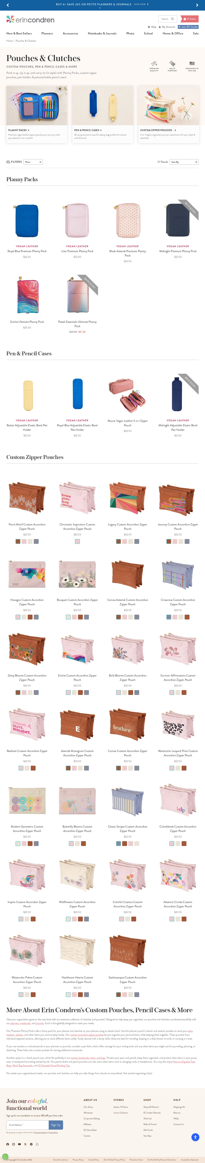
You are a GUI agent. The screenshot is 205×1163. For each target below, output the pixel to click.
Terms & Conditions (40, 1132)
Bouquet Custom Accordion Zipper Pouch (77, 602)
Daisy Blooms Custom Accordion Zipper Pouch (27, 677)
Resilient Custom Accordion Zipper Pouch (27, 753)
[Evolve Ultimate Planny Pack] (27, 295)
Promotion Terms (136, 1160)
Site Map (147, 1135)
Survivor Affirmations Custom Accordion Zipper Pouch (177, 677)
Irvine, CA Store (121, 1112)
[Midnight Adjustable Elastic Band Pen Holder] (178, 394)
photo (130, 33)
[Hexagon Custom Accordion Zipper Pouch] (27, 573)
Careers (87, 1135)
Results (162, 162)
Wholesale (88, 1112)
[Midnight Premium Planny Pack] (178, 220)
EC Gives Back (90, 1130)
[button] (7, 5)
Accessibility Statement (190, 1160)
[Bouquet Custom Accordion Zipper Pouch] (77, 573)
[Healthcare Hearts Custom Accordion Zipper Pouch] (77, 951)
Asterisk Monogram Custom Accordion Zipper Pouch (77, 753)
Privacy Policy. (53, 1132)
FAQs (176, 1118)
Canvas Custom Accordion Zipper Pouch (127, 753)
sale (196, 33)
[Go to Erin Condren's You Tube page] (19, 1144)
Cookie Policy (93, 1160)
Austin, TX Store (121, 1107)
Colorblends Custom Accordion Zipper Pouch (178, 829)
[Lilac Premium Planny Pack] (77, 220)
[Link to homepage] (30, 19)
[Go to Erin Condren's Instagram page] (13, 1144)
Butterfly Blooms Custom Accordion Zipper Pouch (77, 829)
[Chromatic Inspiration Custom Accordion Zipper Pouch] (77, 498)
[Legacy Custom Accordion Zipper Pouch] (127, 498)
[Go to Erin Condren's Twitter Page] (25, 1144)
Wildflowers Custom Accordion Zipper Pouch (77, 904)
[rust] (18, 541)
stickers (19, 1035)
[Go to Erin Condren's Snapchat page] (37, 1144)
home (9, 41)
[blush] (24, 541)
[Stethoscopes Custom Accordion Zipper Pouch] (127, 951)
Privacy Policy (78, 1160)
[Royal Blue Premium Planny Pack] (27, 220)
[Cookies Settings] (5, 1156)
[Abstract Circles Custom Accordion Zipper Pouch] (178, 875)
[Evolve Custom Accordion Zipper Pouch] (77, 649)
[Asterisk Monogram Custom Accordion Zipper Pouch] (77, 724)
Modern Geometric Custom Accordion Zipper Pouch (27, 829)
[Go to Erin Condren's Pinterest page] (31, 1144)
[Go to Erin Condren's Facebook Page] (7, 1144)
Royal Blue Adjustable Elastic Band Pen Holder (77, 427)
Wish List (148, 1118)
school (148, 33)
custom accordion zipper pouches (87, 1035)
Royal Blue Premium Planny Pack (27, 251)
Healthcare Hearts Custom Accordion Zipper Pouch (77, 979)
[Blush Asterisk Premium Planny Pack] (127, 220)
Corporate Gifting (91, 1118)
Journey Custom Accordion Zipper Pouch (178, 526)
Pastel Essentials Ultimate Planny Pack (77, 324)
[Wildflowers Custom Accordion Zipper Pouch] (77, 875)
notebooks (25, 1023)
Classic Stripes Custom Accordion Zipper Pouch (128, 829)
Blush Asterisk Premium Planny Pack (127, 253)
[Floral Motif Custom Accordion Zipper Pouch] (27, 498)
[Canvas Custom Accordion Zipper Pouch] (127, 724)
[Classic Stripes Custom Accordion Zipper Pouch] (127, 800)
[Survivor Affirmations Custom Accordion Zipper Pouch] (178, 649)
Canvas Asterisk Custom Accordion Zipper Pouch (127, 602)
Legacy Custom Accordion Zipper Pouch (127, 526)
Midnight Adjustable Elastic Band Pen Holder (178, 427)
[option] (102, 4)
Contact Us (178, 1124)
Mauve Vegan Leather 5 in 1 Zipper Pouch (128, 423)
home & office (173, 33)
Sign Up (55, 1125)
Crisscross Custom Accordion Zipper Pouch (178, 602)
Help (153, 27)
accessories (70, 33)
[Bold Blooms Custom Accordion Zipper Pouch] (127, 649)
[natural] (30, 541)
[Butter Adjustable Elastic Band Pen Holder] (27, 394)
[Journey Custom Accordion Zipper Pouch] (178, 498)
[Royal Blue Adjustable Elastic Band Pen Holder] (77, 394)
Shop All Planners (151, 1107)
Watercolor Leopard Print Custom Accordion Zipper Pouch (178, 753)
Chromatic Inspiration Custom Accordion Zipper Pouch (77, 526)
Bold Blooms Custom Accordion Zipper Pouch (127, 677)
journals (40, 1023)
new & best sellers (19, 33)
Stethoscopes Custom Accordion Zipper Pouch (128, 979)
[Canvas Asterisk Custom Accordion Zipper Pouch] (127, 573)
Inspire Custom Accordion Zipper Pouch (27, 904)
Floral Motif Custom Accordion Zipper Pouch (27, 526)
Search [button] (165, 19)
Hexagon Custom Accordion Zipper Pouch (27, 602)
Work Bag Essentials (22, 1065)
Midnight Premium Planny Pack (178, 251)
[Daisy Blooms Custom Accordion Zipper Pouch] (27, 649)
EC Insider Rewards (152, 1112)
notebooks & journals (102, 33)
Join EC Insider (189, 27)
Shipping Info (179, 1107)
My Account (168, 27)
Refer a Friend (150, 1124)
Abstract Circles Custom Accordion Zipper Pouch (178, 904)
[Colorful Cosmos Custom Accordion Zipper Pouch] (127, 875)
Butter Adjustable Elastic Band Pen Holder (27, 427)
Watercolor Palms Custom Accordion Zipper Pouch (27, 979)
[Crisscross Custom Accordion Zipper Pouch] (178, 573)
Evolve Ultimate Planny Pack (27, 322)
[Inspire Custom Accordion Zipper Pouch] (27, 875)
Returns (176, 1112)
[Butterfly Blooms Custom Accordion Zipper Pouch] (77, 800)
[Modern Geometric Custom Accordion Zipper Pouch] (27, 800)
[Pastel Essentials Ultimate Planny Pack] (77, 295)
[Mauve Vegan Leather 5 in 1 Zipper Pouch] (127, 394)
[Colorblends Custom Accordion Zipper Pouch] (178, 800)
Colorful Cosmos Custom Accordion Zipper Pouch (128, 904)
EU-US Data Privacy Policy (114, 1160)
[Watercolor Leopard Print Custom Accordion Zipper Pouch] (178, 724)
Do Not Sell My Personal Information (162, 1160)
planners (47, 33)
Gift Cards (148, 1130)
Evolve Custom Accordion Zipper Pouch (77, 677)
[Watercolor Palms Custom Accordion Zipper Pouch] (27, 951)
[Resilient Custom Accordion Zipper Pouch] (27, 724)
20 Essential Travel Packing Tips (54, 1065)
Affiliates (87, 1124)
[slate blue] (36, 541)
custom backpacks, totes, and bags (88, 1058)
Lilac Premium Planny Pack (77, 251)
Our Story (88, 1107)
